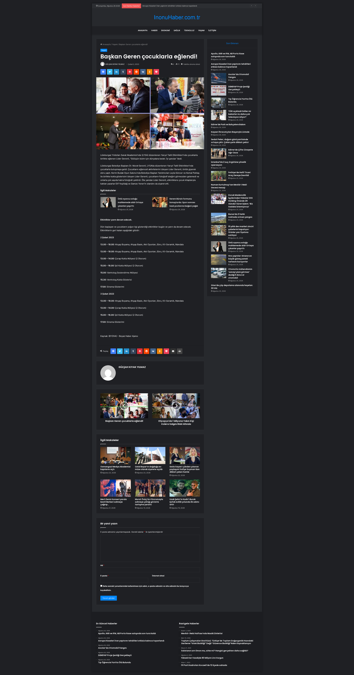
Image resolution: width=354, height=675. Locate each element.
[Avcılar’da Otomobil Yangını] (218, 78)
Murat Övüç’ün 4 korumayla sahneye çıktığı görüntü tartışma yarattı (149, 502)
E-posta (104, 576)
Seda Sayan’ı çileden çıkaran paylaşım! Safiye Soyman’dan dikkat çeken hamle (185, 469)
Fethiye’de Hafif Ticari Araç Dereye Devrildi (239, 174)
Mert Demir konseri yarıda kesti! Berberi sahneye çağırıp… (113, 502)
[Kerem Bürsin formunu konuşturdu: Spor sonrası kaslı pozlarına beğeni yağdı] (159, 202)
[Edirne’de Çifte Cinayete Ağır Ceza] (218, 153)
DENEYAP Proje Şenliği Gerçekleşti (239, 88)
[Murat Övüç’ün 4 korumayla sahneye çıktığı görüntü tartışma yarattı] (150, 488)
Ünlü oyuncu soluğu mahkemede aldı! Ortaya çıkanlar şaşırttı (130, 202)
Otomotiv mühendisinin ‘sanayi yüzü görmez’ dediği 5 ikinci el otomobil (240, 273)
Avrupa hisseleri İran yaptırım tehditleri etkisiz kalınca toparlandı (231, 65)
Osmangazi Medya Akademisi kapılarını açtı (115, 468)
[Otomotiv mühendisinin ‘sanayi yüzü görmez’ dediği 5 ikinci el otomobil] (218, 273)
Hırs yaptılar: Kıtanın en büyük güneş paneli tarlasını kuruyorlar (240, 258)
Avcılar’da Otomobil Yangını (153, 6)
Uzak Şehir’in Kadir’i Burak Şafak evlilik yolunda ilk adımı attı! (184, 502)
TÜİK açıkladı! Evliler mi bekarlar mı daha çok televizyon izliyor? (239, 114)
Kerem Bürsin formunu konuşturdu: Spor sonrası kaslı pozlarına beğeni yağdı (184, 202)
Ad (102, 565)
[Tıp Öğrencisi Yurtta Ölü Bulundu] (218, 103)
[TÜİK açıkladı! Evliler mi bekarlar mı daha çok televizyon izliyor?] (218, 115)
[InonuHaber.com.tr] (177, 17)
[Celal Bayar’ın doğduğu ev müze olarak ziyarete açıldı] (150, 455)
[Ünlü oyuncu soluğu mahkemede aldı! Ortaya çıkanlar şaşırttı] (108, 202)
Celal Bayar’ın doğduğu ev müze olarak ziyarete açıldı (148, 468)
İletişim (212, 30)
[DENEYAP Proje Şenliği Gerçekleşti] (218, 90)
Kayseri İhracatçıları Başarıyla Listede (230, 132)
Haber (154, 30)
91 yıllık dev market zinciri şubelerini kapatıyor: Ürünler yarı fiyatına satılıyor (241, 231)
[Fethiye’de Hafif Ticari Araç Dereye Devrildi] (218, 176)
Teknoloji (189, 30)
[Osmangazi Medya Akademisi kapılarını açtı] (115, 455)
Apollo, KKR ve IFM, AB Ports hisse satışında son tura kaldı (227, 55)
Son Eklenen (232, 43)
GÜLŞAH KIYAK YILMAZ (114, 64)
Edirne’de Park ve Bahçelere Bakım (228, 124)
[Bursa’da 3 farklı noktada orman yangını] (218, 218)
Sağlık (177, 30)
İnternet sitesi (158, 576)
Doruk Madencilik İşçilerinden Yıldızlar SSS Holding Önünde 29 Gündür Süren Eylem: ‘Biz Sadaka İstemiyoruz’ (240, 201)
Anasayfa (142, 30)
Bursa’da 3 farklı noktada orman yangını (240, 215)
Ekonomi (165, 30)
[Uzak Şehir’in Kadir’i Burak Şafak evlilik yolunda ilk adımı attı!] (185, 488)
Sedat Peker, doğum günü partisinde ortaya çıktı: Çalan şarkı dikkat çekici (230, 141)
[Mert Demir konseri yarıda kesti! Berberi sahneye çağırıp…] (115, 488)
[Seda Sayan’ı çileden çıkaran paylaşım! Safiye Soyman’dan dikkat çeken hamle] (185, 455)
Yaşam (201, 30)
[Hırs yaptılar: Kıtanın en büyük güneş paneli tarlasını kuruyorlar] (218, 259)
